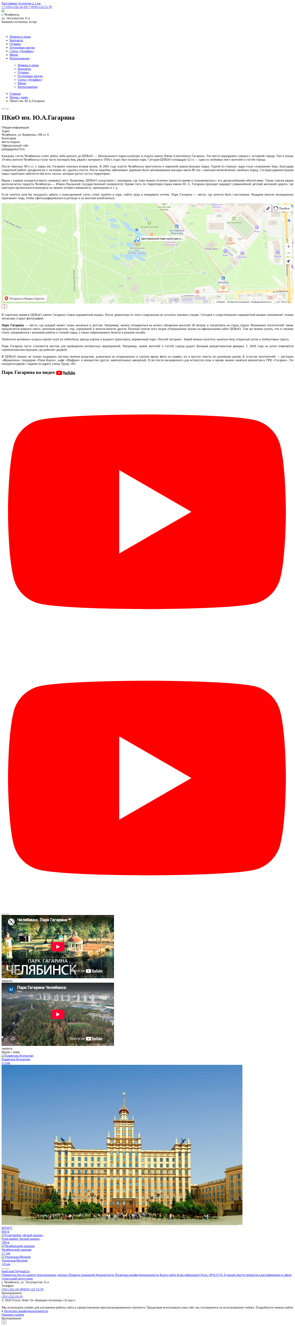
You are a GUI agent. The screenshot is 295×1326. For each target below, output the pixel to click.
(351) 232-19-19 (12, 1289)
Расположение (20, 58)
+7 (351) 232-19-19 (14, 7)
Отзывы (15, 44)
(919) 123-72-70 (32, 1289)
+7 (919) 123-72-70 (39, 7)
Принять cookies (13, 1314)
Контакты (16, 40)
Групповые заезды (22, 47)
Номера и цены (20, 36)
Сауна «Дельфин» (22, 51)
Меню (14, 54)
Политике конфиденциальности (26, 1311)
